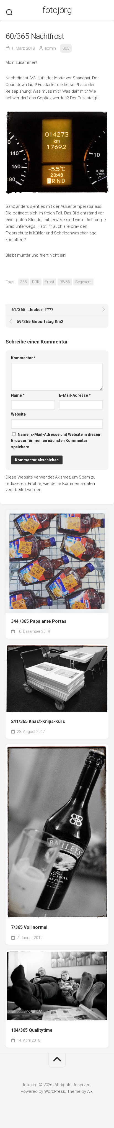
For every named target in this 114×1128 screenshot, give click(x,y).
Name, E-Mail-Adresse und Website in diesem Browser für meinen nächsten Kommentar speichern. (56, 440)
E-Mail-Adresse (75, 395)
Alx (89, 1091)
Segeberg (83, 282)
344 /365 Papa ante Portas (38, 621)
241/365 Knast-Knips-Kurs (38, 721)
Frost (49, 282)
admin (50, 48)
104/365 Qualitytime (32, 1030)
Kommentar (23, 358)
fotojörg (57, 10)
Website (18, 414)
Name (18, 395)
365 (66, 48)
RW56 (64, 282)
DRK (36, 282)
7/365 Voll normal (29, 927)
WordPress (54, 1091)
